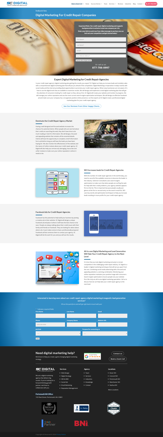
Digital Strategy (66, 376)
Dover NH (113, 373)
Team (105, 4)
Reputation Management (69, 388)
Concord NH (114, 376)
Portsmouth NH (115, 379)
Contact (139, 4)
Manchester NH (115, 382)
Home (87, 4)
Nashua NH (113, 385)
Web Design (65, 373)
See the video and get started (83, 60)
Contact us (117, 353)
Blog (134, 4)
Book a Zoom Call (77, 4)
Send (37, 338)
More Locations (113, 390)
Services (111, 4)
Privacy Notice (61, 434)
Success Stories (95, 4)
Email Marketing (66, 385)
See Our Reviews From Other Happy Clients (81, 106)
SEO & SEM (64, 379)
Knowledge (89, 382)
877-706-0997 (100, 67)
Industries (128, 4)
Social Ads (64, 382)
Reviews (120, 4)
